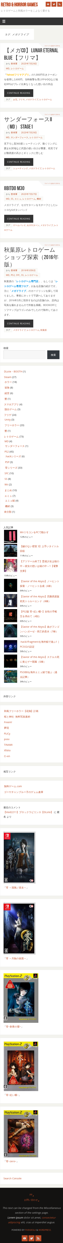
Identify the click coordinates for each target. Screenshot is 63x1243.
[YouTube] (48, 4)
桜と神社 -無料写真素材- (17, 716)
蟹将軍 (14, 63)
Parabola (30, 1229)
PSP (7, 462)
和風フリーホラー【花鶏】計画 (21, 711)
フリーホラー (12, 425)
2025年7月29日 (29, 63)
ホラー (8, 382)
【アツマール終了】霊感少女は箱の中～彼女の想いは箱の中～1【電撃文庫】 (39, 566)
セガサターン (33, 225)
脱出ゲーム (11, 409)
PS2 (13, 275)
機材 (39, 198)
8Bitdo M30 (14, 188)
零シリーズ (11, 467)
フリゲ (7, 414)
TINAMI (8, 744)
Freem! (8, 722)
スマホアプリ (11, 404)
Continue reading (18, 93)
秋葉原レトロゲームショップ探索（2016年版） (31, 257)
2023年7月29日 (29, 132)
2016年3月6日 (28, 270)
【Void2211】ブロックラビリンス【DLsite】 (28, 812)
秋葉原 (43, 330)
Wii (6, 484)
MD (8, 68)
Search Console (13, 1178)
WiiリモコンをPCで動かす (34, 532)
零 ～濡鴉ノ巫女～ (16, 887)
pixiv (6, 739)
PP (31, 1194)
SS (12, 198)
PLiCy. (7, 733)
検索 (6, 348)
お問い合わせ (31, 1199)
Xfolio (7, 750)
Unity (8, 419)
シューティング (20, 168)
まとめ (8, 490)
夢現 (6, 727)
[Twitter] (53, 4)
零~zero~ (11, 1161)
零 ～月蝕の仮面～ (16, 958)
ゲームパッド (19, 225)
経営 (7, 393)
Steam (7, 377)
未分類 (7, 511)
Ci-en (7, 756)
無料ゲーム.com (13, 786)
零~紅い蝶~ (12, 1095)
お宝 (15, 99)
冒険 (7, 387)
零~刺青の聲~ (13, 1026)
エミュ (18, 198)
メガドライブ (32, 99)
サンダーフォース (19, 137)
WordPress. (44, 1229)
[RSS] (59, 4)
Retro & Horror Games (19, 4)
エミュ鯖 (10, 500)
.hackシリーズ (13, 456)
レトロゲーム (17, 68)
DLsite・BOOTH (13, 371)
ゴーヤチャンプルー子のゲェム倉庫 (23, 792)
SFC (18, 275)
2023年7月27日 (29, 194)
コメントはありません (52, 46)
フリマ (21, 99)
